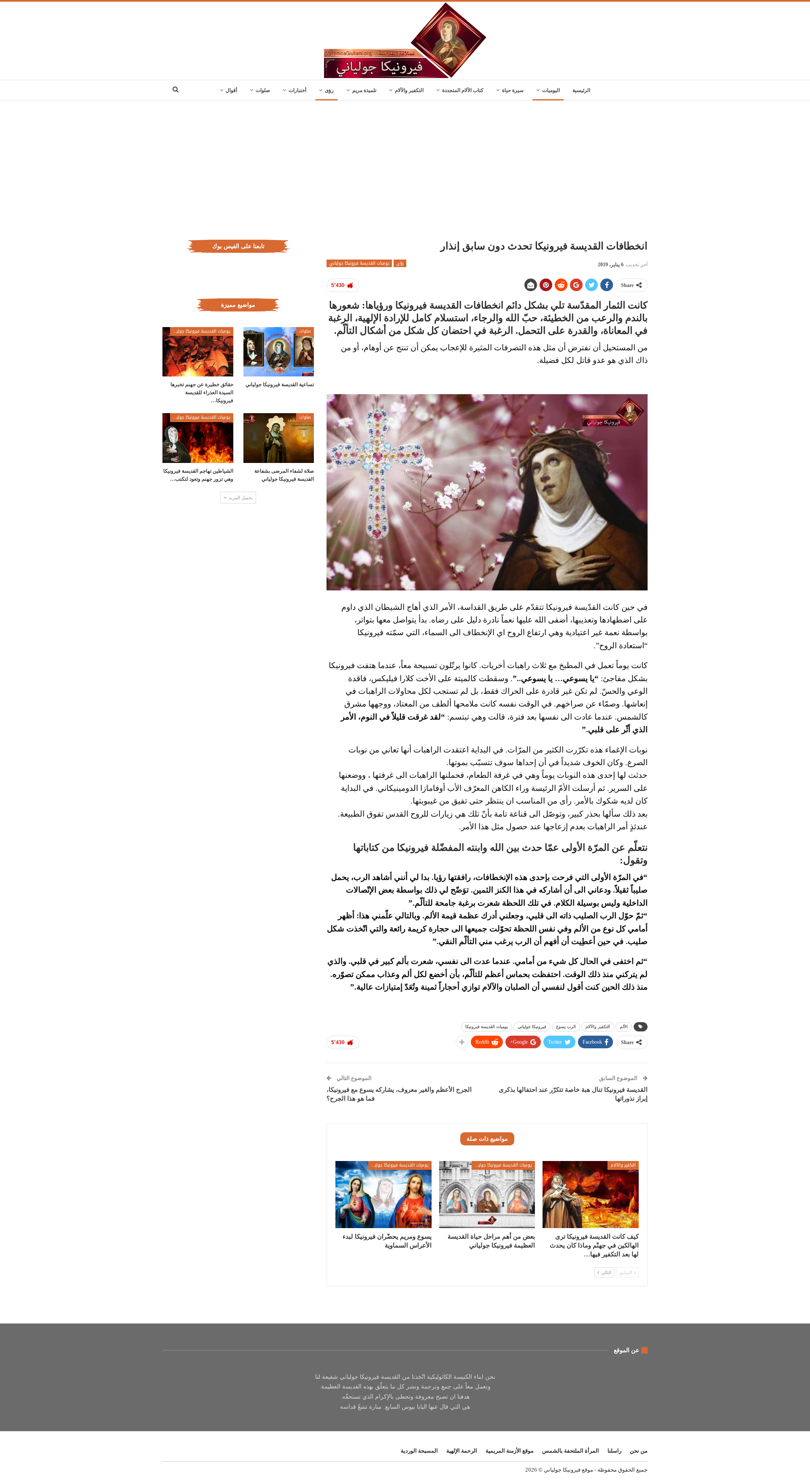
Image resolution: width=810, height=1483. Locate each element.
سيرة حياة (513, 90)
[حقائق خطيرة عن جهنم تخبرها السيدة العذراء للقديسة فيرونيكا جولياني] (197, 351)
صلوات (263, 90)
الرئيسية (581, 90)
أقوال (231, 90)
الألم (624, 1026)
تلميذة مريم (364, 90)
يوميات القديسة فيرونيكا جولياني (359, 263)
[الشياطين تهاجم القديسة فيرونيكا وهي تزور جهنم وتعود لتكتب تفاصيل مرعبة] (197, 438)
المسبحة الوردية (419, 1451)
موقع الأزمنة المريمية (510, 1451)
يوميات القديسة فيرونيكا (486, 1026)
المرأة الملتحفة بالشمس (570, 1451)
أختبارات (297, 90)
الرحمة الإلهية (461, 1451)
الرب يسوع (566, 1026)
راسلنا (614, 1451)
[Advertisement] (405, 164)
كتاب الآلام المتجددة (462, 90)
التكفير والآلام (409, 90)
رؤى (329, 90)
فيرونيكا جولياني (532, 1026)
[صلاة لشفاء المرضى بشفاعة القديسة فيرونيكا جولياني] (278, 438)
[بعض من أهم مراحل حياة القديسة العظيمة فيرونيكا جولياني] (487, 1194)
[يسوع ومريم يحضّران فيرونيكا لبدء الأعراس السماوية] (383, 1194)
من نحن (639, 1451)
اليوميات (551, 90)
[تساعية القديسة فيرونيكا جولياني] (278, 351)
